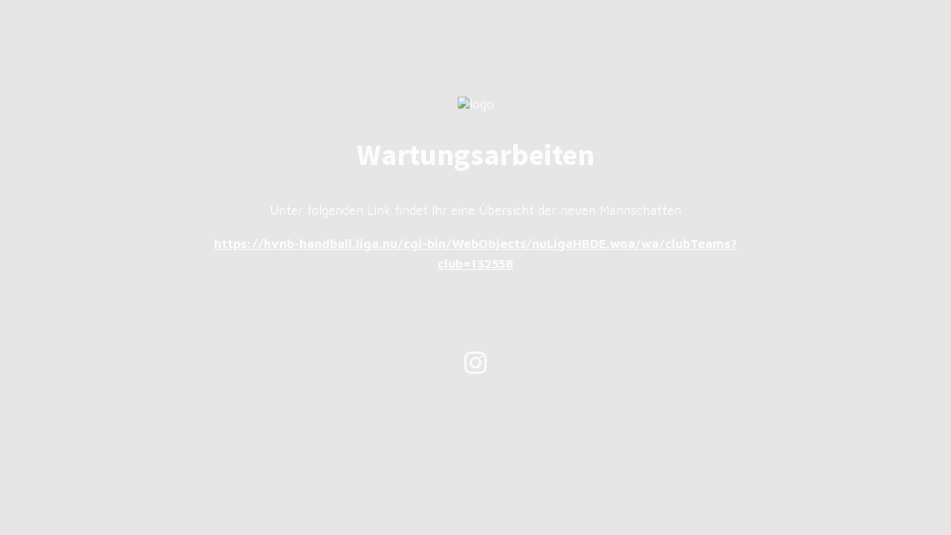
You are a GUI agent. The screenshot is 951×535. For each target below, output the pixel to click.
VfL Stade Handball (472, 515)
